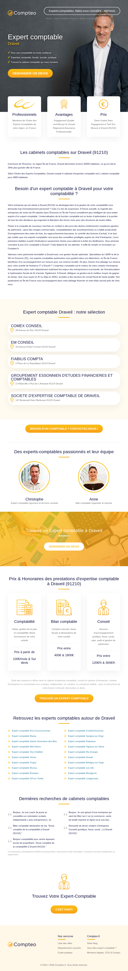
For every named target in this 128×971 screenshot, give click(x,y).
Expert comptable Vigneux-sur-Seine (86, 746)
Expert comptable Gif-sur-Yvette (27, 778)
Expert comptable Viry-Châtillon (27, 752)
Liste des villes (65, 943)
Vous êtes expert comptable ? (101, 948)
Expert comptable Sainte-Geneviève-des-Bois (34, 741)
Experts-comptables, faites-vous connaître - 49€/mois (82, 10)
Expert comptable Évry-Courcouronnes (31, 730)
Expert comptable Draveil (80, 757)
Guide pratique (65, 952)
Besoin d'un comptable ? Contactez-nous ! (64, 428)
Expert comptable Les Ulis (81, 768)
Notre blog (92, 943)
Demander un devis (30, 73)
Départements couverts (69, 948)
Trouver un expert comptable (64, 698)
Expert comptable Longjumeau (83, 778)
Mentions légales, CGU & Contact (103, 952)
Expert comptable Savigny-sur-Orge (85, 736)
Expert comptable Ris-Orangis (83, 752)
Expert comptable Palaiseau (82, 741)
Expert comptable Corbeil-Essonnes (85, 730)
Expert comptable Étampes (25, 773)
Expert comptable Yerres (24, 757)
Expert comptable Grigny (24, 762)
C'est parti (64, 909)
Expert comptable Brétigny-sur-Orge (86, 762)
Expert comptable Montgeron (82, 773)
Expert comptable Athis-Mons (26, 746)
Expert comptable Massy (24, 736)
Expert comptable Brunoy (24, 768)
